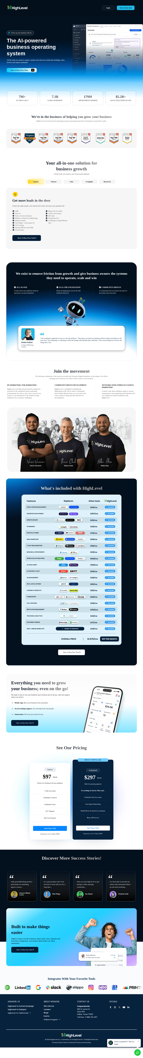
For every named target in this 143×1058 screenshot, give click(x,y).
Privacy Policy (57, 1042)
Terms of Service (69, 1042)
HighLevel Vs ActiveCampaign (21, 1006)
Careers (47, 1009)
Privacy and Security (83, 1042)
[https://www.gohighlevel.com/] (47, 8)
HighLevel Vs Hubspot (17, 1009)
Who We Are (49, 1006)
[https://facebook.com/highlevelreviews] (110, 1007)
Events (46, 1016)
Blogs (46, 1013)
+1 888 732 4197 (91, 1017)
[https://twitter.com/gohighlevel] (119, 1007)
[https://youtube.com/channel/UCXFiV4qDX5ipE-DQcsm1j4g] (124, 1007)
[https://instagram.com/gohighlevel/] (115, 1007)
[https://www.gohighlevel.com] (71, 1035)
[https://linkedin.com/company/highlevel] (128, 1007)
